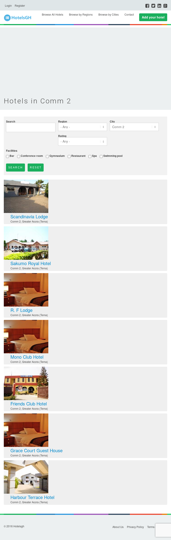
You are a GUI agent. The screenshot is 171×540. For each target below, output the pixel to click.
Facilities (11, 150)
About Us (118, 527)
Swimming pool (112, 155)
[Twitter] (153, 6)
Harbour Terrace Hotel (32, 497)
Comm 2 (15, 221)
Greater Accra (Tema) (35, 221)
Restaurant (78, 155)
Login (8, 5)
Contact (129, 14)
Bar (12, 155)
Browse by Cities (108, 14)
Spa (94, 155)
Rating (62, 136)
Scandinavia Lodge (29, 216)
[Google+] (165, 6)
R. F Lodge (21, 310)
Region (62, 121)
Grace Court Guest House (36, 450)
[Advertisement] (85, 58)
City (112, 121)
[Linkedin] (159, 6)
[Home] (20, 17)
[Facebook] (147, 6)
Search (10, 121)
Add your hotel (153, 17)
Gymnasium (57, 155)
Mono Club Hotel (26, 357)
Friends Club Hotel (28, 403)
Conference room (32, 155)
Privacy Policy (135, 527)
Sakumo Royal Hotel (30, 263)
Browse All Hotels (52, 14)
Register (20, 5)
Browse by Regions (81, 14)
